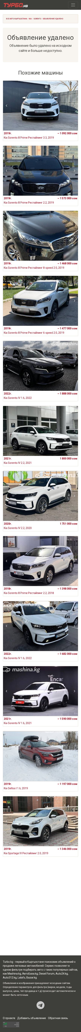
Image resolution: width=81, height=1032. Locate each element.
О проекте (9, 1018)
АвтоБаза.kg (30, 973)
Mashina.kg (14, 973)
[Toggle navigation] (73, 5)
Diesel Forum (46, 973)
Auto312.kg (10, 977)
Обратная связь (58, 1018)
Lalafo (21, 977)
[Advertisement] (40, 910)
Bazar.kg (31, 977)
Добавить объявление (31, 1018)
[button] (6, 106)
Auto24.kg (62, 973)
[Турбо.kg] (15, 5)
